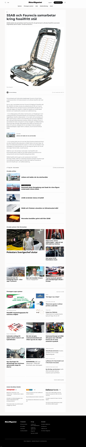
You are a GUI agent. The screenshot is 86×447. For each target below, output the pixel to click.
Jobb (36, 6)
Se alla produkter (23, 430)
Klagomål (33, 431)
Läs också (18, 133)
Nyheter (20, 6)
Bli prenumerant (23, 424)
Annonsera (22, 428)
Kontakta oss (44, 426)
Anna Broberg (13, 92)
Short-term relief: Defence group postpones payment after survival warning (53, 394)
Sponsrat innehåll (34, 433)
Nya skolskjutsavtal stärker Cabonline (35, 396)
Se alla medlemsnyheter (59, 379)
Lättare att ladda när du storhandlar (26, 135)
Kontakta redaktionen (45, 424)
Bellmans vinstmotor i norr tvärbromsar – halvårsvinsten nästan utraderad (15, 394)
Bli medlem (22, 426)
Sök (8, 2)
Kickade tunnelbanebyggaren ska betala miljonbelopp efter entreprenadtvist (15, 400)
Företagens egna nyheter (14, 291)
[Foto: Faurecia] (35, 56)
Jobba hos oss (44, 428)
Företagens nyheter (28, 6)
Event (51, 6)
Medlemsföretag (44, 6)
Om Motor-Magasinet (45, 430)
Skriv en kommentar (59, 167)
